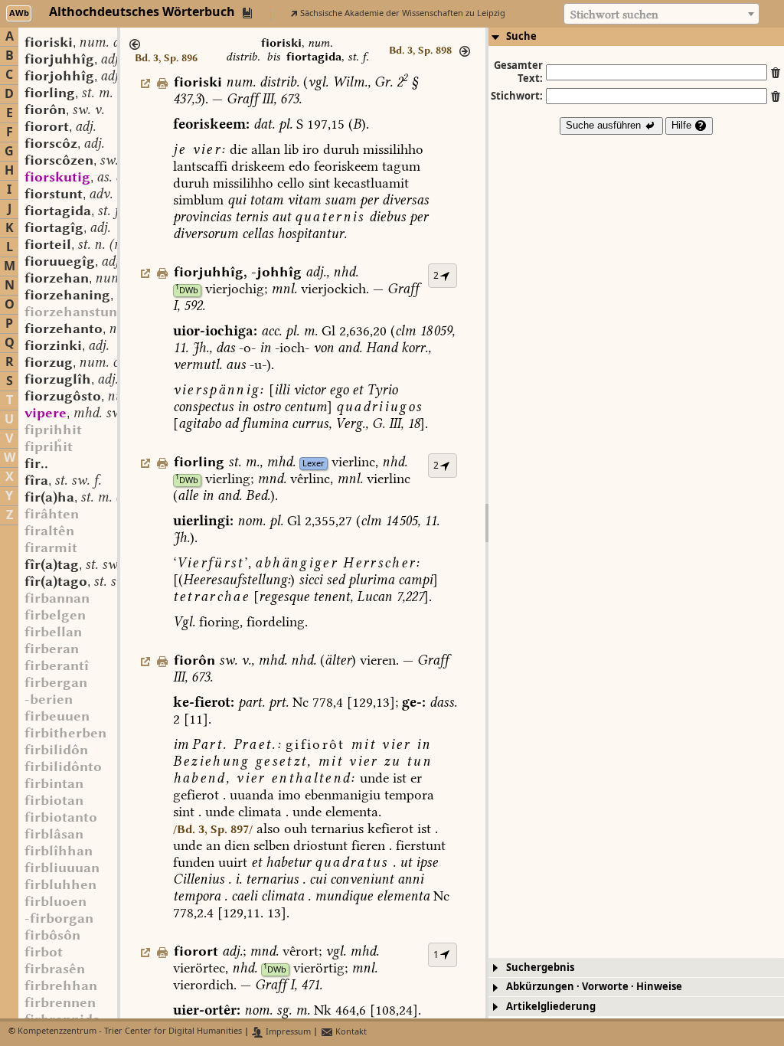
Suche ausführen (605, 125)
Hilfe (682, 125)
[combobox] (662, 14)
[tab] (636, 37)
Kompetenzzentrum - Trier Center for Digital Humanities (130, 1032)
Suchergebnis (540, 967)
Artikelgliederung (551, 1006)
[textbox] (661, 14)
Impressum (287, 1032)
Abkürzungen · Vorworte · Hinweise (594, 986)
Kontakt (350, 1032)
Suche (521, 36)
